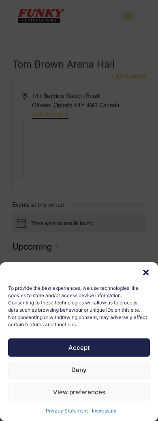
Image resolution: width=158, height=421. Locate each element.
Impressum (104, 411)
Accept (79, 347)
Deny (79, 370)
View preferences (79, 392)
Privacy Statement (67, 411)
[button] (146, 272)
